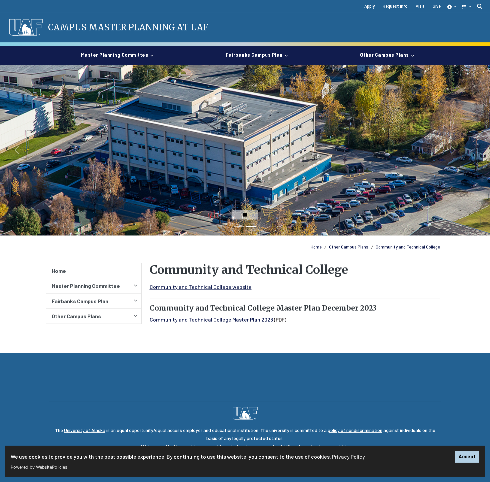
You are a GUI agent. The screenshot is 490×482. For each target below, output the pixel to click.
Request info (395, 6)
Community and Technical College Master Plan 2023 (211, 319)
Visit (420, 6)
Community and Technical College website (201, 287)
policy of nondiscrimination (355, 430)
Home (316, 247)
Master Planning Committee (86, 286)
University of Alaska (84, 430)
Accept (467, 456)
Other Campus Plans (348, 247)
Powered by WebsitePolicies (39, 467)
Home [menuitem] (59, 271)
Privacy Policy (348, 456)
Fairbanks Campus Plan (80, 301)
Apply (369, 6)
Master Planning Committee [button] (115, 55)
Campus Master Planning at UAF (128, 27)
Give (437, 6)
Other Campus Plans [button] (384, 55)
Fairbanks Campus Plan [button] (254, 55)
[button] (452, 6)
